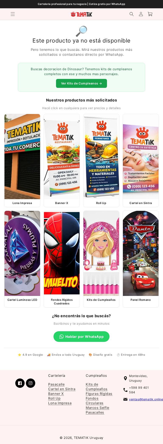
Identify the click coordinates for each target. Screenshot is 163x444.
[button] (12, 14)
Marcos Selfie (97, 407)
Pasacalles (95, 412)
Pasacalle (56, 384)
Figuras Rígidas (99, 393)
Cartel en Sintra (62, 389)
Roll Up (54, 398)
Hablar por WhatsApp (84, 336)
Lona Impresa (60, 403)
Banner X (56, 393)
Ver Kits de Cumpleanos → (81, 83)
